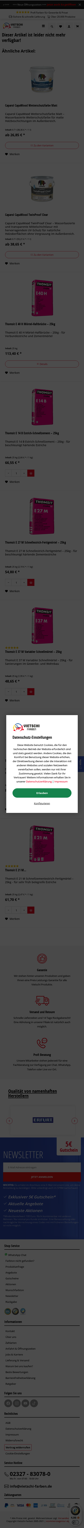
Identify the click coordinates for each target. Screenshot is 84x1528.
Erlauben (42, 793)
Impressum (61, 781)
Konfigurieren (42, 803)
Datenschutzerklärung (39, 781)
